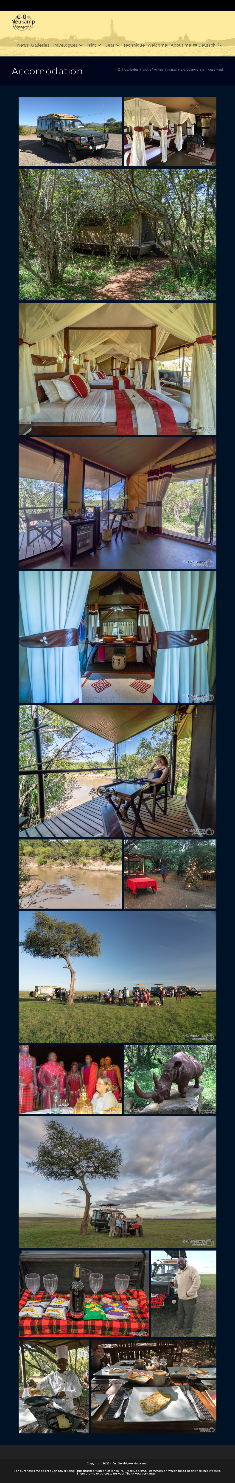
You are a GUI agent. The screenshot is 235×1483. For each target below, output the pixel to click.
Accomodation (219, 69)
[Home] (119, 69)
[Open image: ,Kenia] (70, 131)
